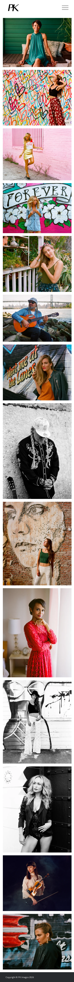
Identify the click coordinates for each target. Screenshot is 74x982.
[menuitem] (63, 7)
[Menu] (63, 7)
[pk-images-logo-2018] (31, 7)
